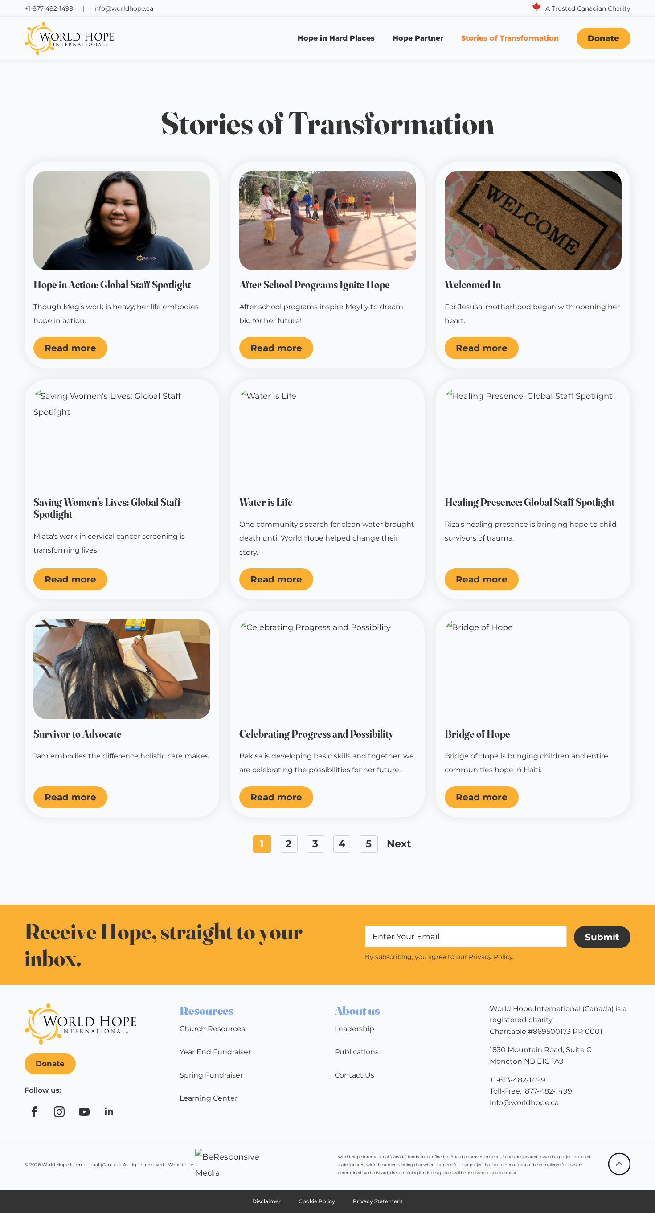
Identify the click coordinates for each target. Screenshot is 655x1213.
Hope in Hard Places (336, 38)
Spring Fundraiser (211, 1075)
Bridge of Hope (477, 734)
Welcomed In (473, 285)
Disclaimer (266, 1201)
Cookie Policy (317, 1201)
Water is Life (266, 502)
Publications (357, 1052)
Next (399, 844)
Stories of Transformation (511, 38)
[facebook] (34, 1112)
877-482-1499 (548, 1091)
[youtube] (84, 1112)
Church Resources (212, 1028)
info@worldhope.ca (123, 8)
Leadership (354, 1028)
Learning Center (208, 1098)
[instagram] (59, 1112)
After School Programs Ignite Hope (314, 285)
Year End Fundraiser (215, 1052)
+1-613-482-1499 (517, 1080)
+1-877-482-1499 (49, 8)
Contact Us (354, 1075)
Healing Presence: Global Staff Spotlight (529, 502)
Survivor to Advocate (77, 734)
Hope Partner (418, 38)
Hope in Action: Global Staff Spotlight (112, 285)
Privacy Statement (378, 1201)
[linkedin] (109, 1112)
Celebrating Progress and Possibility (316, 734)
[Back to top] (619, 1164)
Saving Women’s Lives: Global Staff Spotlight (106, 508)
